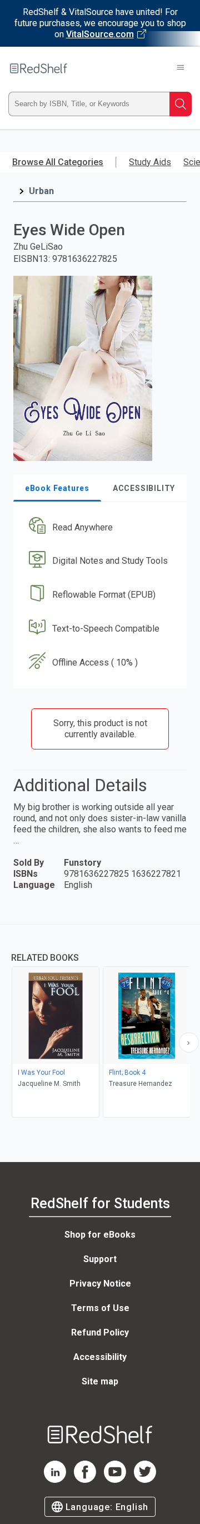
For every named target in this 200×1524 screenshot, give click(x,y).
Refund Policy (100, 1332)
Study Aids (150, 162)
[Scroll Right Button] (189, 1042)
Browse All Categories (57, 162)
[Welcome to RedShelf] (38, 68)
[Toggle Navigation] (180, 68)
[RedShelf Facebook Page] (85, 1480)
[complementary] (100, 1022)
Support (100, 1259)
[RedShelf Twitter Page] (145, 1480)
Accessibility (100, 1357)
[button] (98, 527)
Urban (41, 191)
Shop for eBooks (100, 1234)
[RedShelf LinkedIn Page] (55, 1480)
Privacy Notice (100, 1283)
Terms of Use (100, 1308)
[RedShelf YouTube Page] (115, 1480)
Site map (100, 1381)
